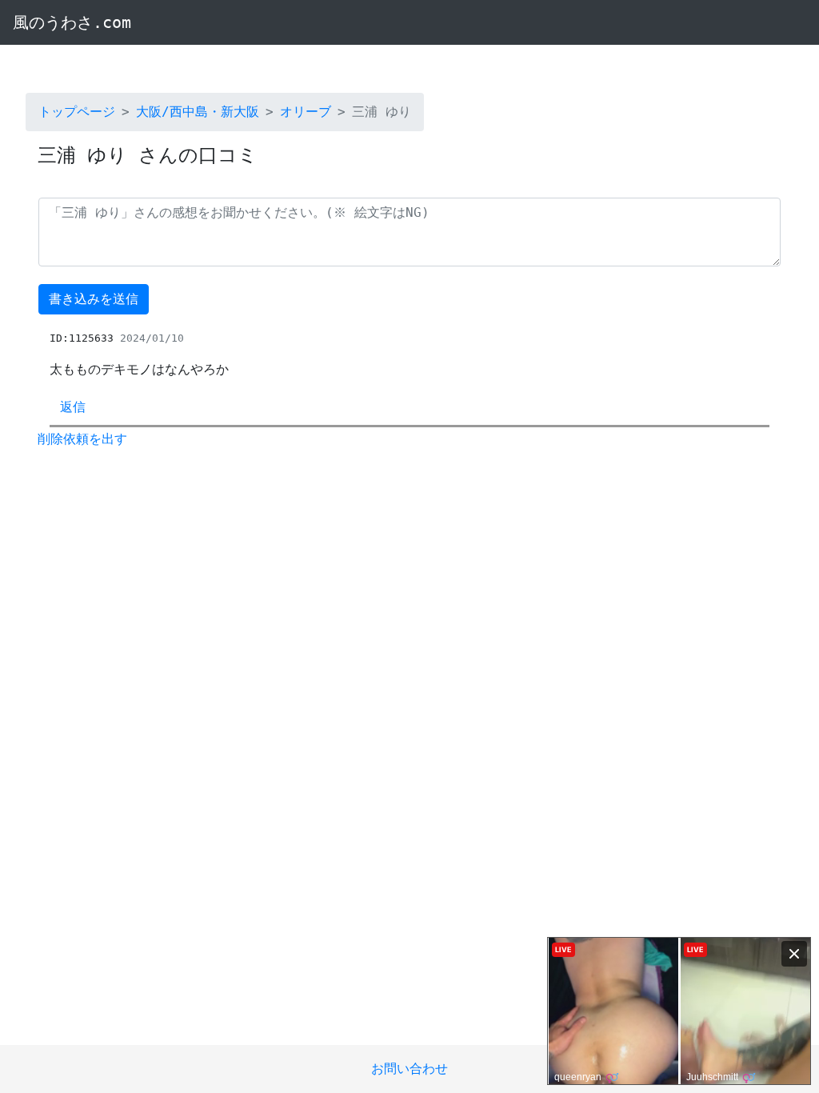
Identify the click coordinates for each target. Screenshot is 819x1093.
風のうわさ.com (72, 22)
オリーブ (305, 111)
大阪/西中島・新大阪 (197, 111)
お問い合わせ (409, 1068)
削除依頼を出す (82, 438)
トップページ (76, 111)
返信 (73, 406)
